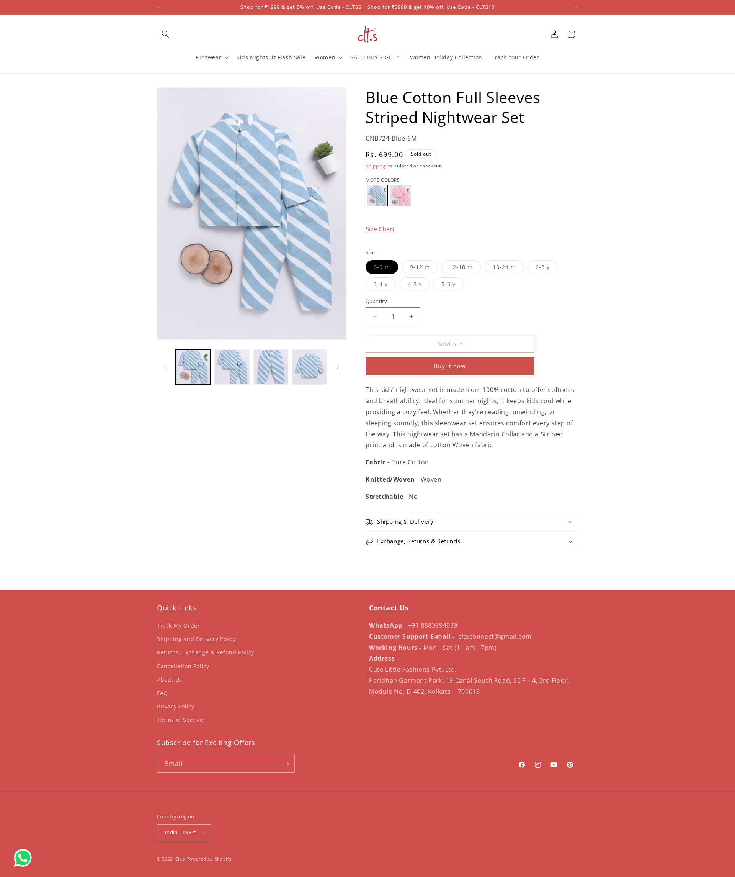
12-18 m (465, 268)
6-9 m (386, 268)
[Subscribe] (286, 764)
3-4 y (385, 285)
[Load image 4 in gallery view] (309, 366)
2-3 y (547, 268)
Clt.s (180, 859)
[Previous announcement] (159, 7)
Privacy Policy (175, 706)
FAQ (162, 693)
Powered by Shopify (209, 859)
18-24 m (508, 268)
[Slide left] (165, 367)
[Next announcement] (575, 7)
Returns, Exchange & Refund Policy (205, 652)
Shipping (376, 165)
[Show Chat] (25, 857)
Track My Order (178, 625)
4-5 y (419, 285)
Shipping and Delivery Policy (196, 639)
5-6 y (452, 285)
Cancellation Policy (183, 666)
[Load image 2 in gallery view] (231, 366)
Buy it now (450, 366)
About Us (169, 679)
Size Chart (380, 229)
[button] (165, 34)
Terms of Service (180, 720)
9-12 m (424, 268)
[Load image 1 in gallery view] (193, 366)
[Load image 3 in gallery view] (270, 366)
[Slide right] (338, 367)
